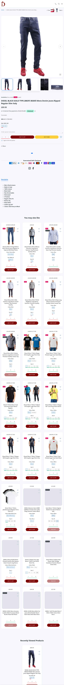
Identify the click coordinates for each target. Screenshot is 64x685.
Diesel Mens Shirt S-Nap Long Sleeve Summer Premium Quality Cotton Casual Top (53, 301)
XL (34, 366)
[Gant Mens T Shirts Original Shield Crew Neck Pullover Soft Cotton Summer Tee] (53, 497)
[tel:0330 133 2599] (55, 3)
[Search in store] (58, 3)
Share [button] (4, 146)
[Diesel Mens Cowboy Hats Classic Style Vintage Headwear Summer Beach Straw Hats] (53, 548)
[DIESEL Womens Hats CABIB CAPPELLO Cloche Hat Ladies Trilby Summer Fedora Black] (32, 497)
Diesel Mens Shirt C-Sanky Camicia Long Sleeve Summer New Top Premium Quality (53, 248)
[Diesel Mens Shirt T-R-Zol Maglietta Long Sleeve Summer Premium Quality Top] (32, 289)
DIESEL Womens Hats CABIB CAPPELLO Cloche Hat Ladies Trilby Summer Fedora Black (32, 509)
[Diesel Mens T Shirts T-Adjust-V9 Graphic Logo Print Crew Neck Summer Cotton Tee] (32, 393)
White (32, 567)
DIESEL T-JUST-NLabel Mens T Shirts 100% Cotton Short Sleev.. (53, 612)
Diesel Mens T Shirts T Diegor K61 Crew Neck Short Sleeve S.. (53, 406)
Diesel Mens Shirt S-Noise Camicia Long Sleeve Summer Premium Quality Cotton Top (10, 354)
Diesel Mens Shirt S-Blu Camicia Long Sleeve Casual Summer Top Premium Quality (10, 302)
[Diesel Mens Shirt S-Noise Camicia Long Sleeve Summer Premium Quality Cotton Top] (10, 342)
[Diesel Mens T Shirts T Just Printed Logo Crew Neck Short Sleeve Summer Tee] (53, 342)
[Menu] (62, 3)
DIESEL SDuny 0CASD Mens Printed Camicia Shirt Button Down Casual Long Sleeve (11, 561)
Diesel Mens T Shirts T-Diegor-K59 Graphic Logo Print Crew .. (10, 458)
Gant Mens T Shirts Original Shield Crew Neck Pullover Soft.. (53, 509)
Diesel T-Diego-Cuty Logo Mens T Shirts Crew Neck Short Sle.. (32, 561)
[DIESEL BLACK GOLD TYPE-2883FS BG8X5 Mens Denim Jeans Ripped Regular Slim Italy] (32, 666)
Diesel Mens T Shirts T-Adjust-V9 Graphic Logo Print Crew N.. (32, 406)
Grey (36, 567)
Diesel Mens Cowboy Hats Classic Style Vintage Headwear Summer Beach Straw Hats (53, 562)
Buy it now (46, 137)
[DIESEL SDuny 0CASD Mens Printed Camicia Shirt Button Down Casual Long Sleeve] (10, 548)
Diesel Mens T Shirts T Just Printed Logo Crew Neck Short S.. (53, 354)
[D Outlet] (3, 3)
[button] (60, 46)
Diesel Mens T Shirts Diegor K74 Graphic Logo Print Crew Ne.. (32, 354)
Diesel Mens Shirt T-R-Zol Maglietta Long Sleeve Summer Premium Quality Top (32, 302)
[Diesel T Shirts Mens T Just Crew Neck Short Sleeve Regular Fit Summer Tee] (10, 393)
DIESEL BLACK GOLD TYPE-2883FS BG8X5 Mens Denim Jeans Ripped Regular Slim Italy (32, 679)
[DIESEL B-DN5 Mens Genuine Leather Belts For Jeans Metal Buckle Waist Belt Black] (10, 600)
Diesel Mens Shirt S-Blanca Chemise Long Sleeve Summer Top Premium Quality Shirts (32, 249)
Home (2, 10)
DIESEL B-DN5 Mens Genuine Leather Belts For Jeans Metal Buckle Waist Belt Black (10, 612)
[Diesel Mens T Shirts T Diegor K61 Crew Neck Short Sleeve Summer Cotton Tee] (53, 393)
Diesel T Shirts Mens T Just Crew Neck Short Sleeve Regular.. (10, 406)
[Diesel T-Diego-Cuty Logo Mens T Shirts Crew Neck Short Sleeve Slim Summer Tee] (32, 548)
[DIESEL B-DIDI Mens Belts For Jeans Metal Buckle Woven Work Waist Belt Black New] (32, 600)
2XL (37, 366)
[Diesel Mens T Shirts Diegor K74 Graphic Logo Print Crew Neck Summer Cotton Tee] (32, 342)
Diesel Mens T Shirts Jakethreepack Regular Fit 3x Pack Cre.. (11, 509)
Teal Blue (34, 360)
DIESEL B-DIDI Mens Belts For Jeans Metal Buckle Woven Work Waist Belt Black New (32, 612)
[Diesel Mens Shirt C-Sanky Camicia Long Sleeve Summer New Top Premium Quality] (53, 235)
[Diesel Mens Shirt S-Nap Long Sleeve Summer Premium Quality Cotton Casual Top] (53, 289)
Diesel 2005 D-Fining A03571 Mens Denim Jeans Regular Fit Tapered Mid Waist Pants (10, 248)
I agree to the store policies (9, 140)
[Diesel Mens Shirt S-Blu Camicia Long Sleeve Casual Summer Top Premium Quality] (10, 289)
